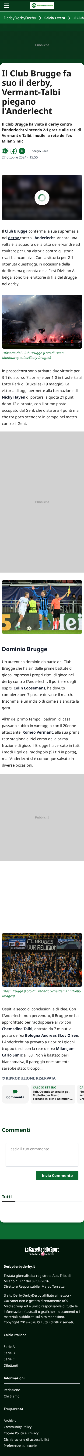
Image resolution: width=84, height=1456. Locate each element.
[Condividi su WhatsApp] (5, 151)
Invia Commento (57, 1175)
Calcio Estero (54, 18)
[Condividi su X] (22, 151)
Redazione (12, 1390)
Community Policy (18, 1426)
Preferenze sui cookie (20, 1445)
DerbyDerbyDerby (20, 17)
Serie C (9, 1359)
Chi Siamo (11, 1396)
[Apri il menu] (6, 5)
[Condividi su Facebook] (13, 151)
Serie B (9, 1353)
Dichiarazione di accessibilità (26, 1439)
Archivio (10, 1420)
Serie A (9, 1346)
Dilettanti (11, 1365)
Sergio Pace (40, 151)
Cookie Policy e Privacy (21, 1433)
